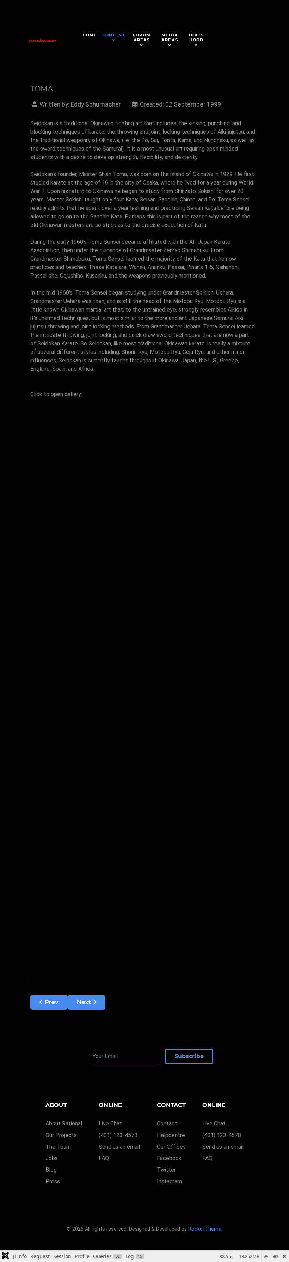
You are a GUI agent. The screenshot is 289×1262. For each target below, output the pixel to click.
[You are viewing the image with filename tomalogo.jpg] (93, 799)
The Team (58, 1146)
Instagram (169, 1181)
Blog (51, 1169)
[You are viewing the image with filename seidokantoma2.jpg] (93, 629)
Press (52, 1181)
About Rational (63, 1123)
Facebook (169, 1158)
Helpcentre (171, 1135)
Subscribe (189, 1056)
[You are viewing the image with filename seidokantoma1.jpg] (93, 544)
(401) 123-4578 (118, 1135)
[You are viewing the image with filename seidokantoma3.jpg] (93, 714)
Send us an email (119, 1146)
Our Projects (61, 1135)
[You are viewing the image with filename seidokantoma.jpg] (93, 459)
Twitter (166, 1169)
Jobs (51, 1158)
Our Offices (171, 1146)
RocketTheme (204, 1229)
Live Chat (110, 1123)
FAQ (104, 1158)
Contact (167, 1123)
